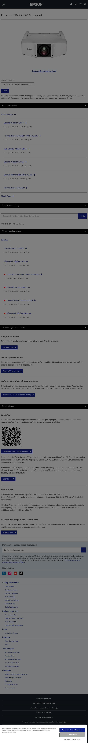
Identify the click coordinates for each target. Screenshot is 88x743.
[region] (43, 734)
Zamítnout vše (72, 734)
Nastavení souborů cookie (72, 739)
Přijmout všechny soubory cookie (72, 729)
